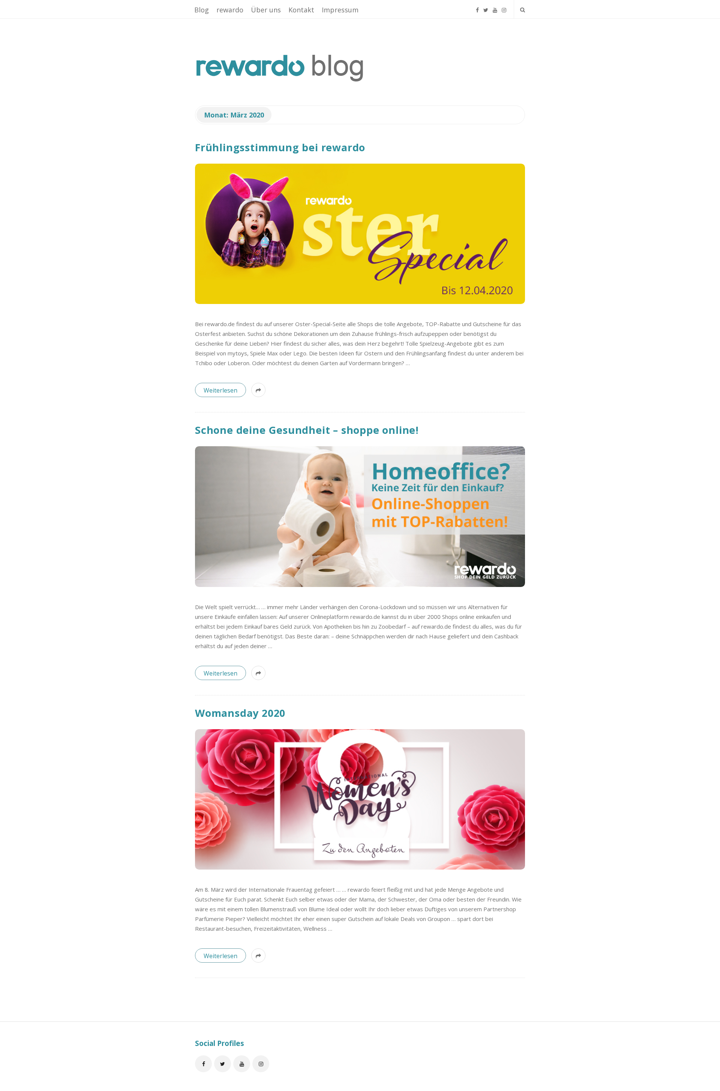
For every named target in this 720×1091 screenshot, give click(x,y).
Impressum (340, 9)
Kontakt (301, 9)
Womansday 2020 (240, 713)
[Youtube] (495, 7)
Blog (201, 9)
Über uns (266, 9)
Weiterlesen (220, 390)
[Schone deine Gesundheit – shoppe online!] (360, 516)
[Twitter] (485, 7)
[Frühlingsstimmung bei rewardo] (360, 234)
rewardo (229, 9)
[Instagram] (504, 7)
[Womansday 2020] (360, 799)
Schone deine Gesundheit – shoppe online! (307, 430)
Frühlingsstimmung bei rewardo (280, 147)
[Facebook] (477, 7)
